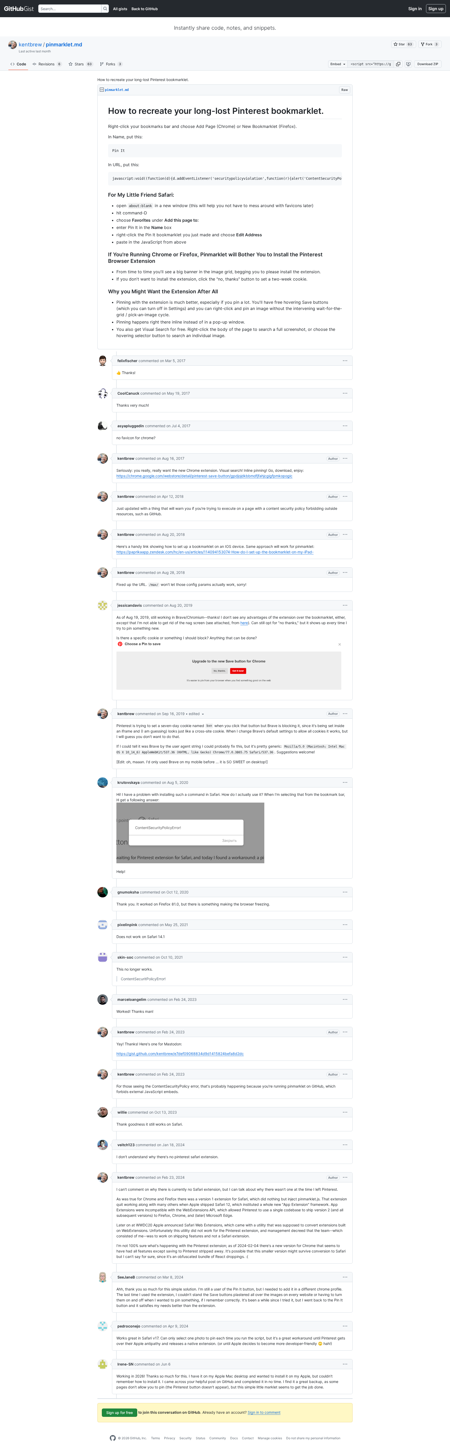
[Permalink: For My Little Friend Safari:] (104, 195)
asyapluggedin (130, 426)
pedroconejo (128, 1326)
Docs (234, 1438)
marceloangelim (131, 999)
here (244, 622)
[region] (225, 222)
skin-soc (125, 957)
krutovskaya (128, 782)
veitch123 (126, 1145)
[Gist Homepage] (19, 8)
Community (217, 1438)
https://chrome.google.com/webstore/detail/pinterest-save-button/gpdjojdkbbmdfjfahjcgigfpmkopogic (204, 476)
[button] (398, 64)
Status (200, 1438)
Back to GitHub (145, 9)
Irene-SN (125, 1364)
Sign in (415, 8)
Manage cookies (270, 1438)
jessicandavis (129, 605)
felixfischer (127, 360)
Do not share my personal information (313, 1438)
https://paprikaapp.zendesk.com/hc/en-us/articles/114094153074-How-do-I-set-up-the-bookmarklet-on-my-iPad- (215, 552)
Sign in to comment (264, 1412)
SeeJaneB (126, 1277)
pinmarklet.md (64, 44)
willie (122, 1112)
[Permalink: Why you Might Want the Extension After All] (104, 291)
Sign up (435, 8)
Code (21, 64)
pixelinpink (127, 924)
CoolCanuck (128, 393)
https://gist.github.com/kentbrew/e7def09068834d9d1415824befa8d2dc (180, 1053)
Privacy (169, 1438)
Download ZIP (427, 64)
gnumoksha (128, 892)
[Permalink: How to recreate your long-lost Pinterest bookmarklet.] (104, 111)
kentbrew (30, 44)
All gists (120, 9)
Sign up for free (119, 1412)
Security (185, 1438)
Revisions (49, 64)
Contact (248, 1438)
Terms (155, 1438)
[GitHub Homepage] (113, 1438)
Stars (83, 64)
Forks (113, 64)
